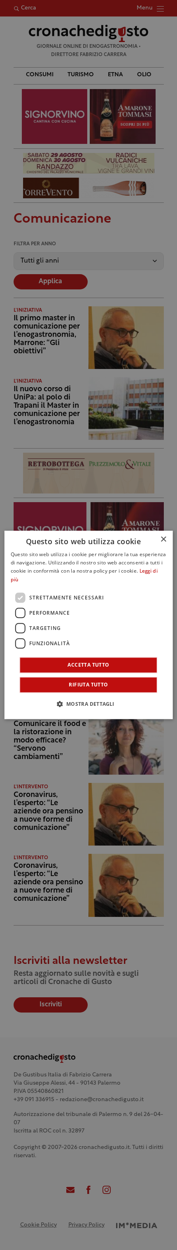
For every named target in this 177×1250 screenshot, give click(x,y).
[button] (88, 704)
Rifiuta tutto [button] (88, 684)
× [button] (163, 539)
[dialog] (89, 625)
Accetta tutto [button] (88, 665)
